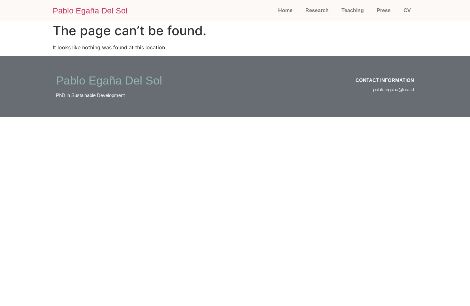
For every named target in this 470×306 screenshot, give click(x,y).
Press (384, 10)
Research (317, 10)
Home (285, 10)
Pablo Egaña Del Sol (90, 10)
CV (407, 10)
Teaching (352, 10)
